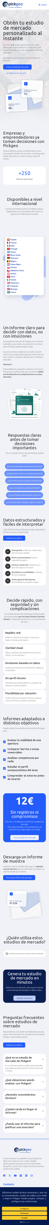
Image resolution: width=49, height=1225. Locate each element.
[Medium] (21, 1175)
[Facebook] (4, 1175)
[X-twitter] (10, 1175)
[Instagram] (32, 1175)
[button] (24, 466)
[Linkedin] (26, 1175)
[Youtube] (15, 1175)
